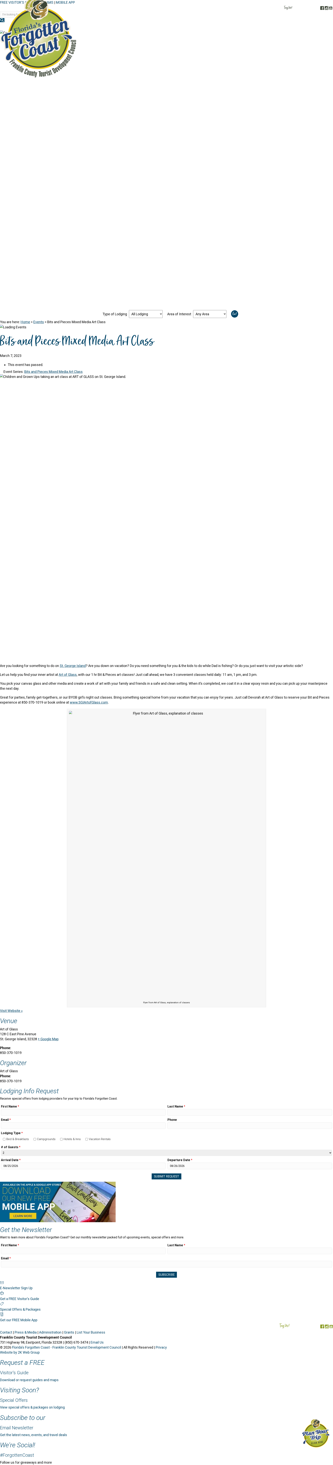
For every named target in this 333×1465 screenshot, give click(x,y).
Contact (6, 1332)
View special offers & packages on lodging (32, 1407)
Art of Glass (68, 675)
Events (38, 322)
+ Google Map (48, 1039)
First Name (10, 1106)
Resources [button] (321, 26)
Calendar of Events (292, 26)
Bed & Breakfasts (17, 1139)
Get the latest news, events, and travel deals (33, 1435)
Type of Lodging (115, 314)
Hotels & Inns (72, 1139)
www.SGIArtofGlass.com (89, 702)
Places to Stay (221, 26)
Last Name (176, 1106)
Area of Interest (179, 314)
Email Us (97, 1342)
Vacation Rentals (100, 1139)
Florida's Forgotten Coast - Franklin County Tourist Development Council (66, 1347)
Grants (69, 1332)
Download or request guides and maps (29, 1380)
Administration (50, 1332)
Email (6, 1120)
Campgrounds (46, 1139)
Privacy (161, 1347)
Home (25, 322)
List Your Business (91, 1332)
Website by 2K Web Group (20, 1352)
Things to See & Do (254, 26)
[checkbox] (4, 1139)
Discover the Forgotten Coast (178, 26)
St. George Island (73, 666)
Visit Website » (11, 1011)
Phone (172, 1120)
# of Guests (10, 1147)
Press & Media (26, 1332)
